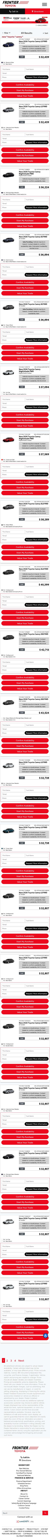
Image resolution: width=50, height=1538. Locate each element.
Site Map (44, 1529)
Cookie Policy (24, 1508)
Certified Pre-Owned (24, 1473)
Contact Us (24, 1496)
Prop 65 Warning (25, 1531)
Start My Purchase (25, 90)
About (24, 1490)
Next (21, 1360)
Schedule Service (24, 1483)
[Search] (45, 1513)
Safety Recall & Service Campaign (24, 1503)
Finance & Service (24, 1478)
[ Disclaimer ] (41, 25)
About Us (24, 1494)
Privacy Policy (33, 1529)
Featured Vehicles (24, 1475)
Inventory (24, 1465)
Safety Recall (10, 1531)
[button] (45, 1335)
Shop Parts (24, 1486)
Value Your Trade (25, 95)
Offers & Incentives (24, 1488)
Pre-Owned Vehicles (24, 1471)
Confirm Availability (25, 84)
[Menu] (44, 4)
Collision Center (24, 1505)
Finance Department (24, 1481)
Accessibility (19, 1529)
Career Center (24, 1498)
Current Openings (24, 1501)
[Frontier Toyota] (15, 3)
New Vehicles (24, 1468)
